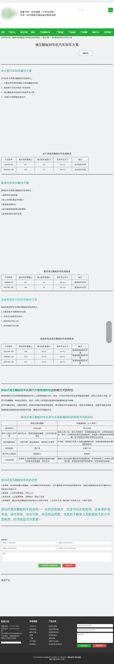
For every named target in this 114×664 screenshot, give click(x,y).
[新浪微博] (13, 1)
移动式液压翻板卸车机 (15, 390)
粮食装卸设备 (54, 632)
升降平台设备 (54, 641)
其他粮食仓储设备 (55, 644)
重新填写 (69, 565)
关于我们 (33, 641)
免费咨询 (85, 53)
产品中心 (33, 626)
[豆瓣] (6, 1)
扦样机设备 (53, 635)
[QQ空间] (10, 1)
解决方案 (33, 632)
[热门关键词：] (110, 10)
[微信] (17, 1)
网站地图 (78, 657)
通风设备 (52, 638)
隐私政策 (71, 657)
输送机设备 (53, 626)
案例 (31, 635)
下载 (31, 638)
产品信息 (33, 629)
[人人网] (2, 1)
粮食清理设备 (54, 629)
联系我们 (33, 644)
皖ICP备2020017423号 (57, 659)
